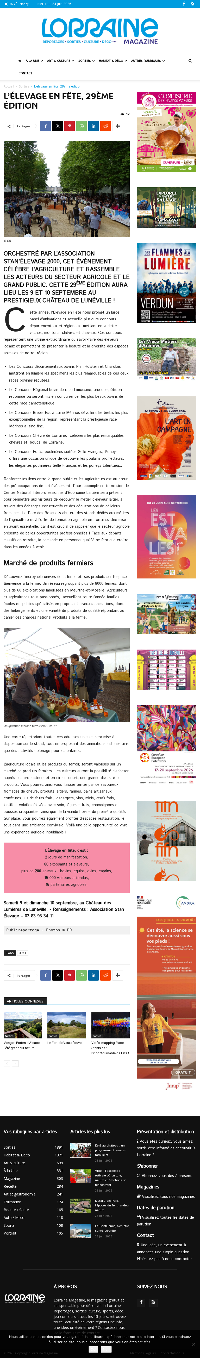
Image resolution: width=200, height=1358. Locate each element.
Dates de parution (155, 1208)
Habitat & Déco (111, 61)
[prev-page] (7, 1063)
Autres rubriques (146, 61)
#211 (23, 953)
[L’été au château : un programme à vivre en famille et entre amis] (80, 1150)
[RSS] (192, 3)
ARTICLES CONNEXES (25, 1001)
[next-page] (15, 1063)
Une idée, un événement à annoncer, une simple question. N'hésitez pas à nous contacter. (165, 1251)
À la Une (32, 61)
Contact (25, 73)
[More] (117, 126)
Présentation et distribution (165, 1132)
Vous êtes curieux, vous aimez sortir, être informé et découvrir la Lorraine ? (166, 1148)
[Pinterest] (69, 126)
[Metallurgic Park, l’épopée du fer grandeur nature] (80, 1206)
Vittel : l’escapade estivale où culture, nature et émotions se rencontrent (110, 1178)
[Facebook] (184, 3)
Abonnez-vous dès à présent (166, 1176)
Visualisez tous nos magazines (168, 1196)
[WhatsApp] (81, 126)
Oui (93, 1349)
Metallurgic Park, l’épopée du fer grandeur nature (112, 1205)
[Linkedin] (93, 126)
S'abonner (147, 1166)
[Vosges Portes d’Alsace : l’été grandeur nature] (23, 1025)
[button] (190, 61)
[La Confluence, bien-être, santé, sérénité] (80, 1231)
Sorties (84, 61)
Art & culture (58, 61)
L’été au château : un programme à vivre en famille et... (110, 1150)
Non (106, 1349)
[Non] (193, 1344)
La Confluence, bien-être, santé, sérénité (112, 1228)
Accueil (9, 86)
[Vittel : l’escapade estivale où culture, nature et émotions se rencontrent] (80, 1176)
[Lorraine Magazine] (100, 31)
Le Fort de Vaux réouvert (65, 1043)
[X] (57, 126)
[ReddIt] (105, 126)
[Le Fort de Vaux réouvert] (66, 1025)
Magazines (148, 1187)
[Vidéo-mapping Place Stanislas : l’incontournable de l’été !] (110, 1025)
